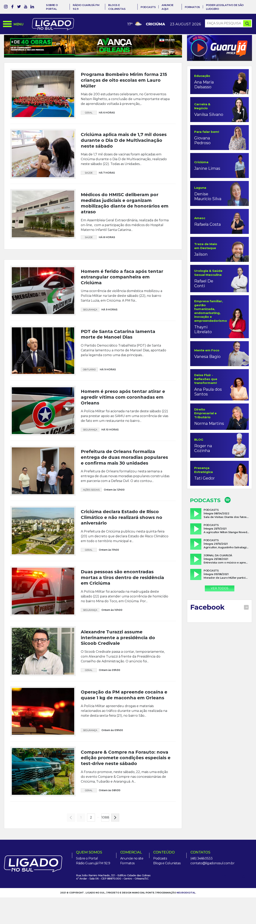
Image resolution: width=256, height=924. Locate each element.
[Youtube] (25, 7)
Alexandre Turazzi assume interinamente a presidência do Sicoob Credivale (118, 671)
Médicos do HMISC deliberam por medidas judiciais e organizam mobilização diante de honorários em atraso (124, 203)
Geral (88, 112)
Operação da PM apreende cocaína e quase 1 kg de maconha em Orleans (124, 729)
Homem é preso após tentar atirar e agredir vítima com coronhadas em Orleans (123, 431)
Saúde (89, 172)
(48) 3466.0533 (201, 892)
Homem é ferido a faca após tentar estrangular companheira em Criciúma (122, 311)
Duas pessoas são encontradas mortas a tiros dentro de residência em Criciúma (122, 611)
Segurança (90, 343)
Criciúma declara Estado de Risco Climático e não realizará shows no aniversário (121, 551)
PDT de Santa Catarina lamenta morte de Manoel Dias (118, 368)
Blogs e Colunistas (166, 897)
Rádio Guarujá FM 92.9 (93, 897)
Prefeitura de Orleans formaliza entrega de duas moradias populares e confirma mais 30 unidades (124, 491)
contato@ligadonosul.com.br (212, 897)
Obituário (89, 403)
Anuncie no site (131, 892)
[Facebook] (12, 7)
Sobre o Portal (87, 892)
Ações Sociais (91, 524)
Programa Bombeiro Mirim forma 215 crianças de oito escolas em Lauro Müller (124, 80)
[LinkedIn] (32, 7)
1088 (105, 851)
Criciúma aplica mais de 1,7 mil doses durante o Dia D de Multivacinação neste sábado (124, 140)
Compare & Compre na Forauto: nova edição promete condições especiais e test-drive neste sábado (125, 792)
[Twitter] (19, 7)
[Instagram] (6, 7)
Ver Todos (219, 588)
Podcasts (148, 7)
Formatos (192, 7)
